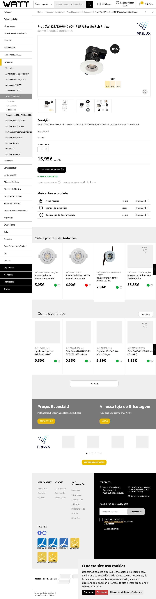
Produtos (49, 12)
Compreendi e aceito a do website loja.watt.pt (118, 521)
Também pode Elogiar (44, 595)
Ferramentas (9, 48)
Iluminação (9, 62)
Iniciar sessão (60, 488)
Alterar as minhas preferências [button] (126, 592)
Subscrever (136, 511)
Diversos (7, 40)
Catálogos (106, 4)
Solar (6, 232)
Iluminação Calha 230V (15, 121)
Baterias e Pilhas (11, 19)
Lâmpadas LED (10, 168)
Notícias (40, 498)
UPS (5, 253)
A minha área (60, 498)
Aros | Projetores (12, 96)
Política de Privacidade (113, 522)
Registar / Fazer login (127, 4)
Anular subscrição (111, 529)
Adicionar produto (50, 170)
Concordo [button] (88, 592)
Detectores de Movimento (15, 33)
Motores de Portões (12, 196)
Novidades (8, 275)
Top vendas (9, 268)
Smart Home (9, 225)
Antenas (7, 12)
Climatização (9, 26)
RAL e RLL (75, 518)
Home (40, 12)
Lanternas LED (10, 175)
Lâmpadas (8, 161)
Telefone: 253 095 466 (141, 487)
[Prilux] (144, 28)
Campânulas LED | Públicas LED (18, 115)
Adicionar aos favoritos (47, 182)
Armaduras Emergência (15, 79)
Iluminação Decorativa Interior (18, 132)
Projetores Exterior (12, 203)
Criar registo (60, 493)
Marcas (7, 260)
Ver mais (94, 384)
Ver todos (9, 68)
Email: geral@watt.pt (140, 496)
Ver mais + (41, 137)
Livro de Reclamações (44, 593)
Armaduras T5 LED (13, 85)
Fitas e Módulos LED (12, 55)
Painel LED (9, 149)
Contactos (41, 493)
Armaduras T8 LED (13, 91)
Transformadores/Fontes (15, 246)
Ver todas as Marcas (94, 462)
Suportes (8, 239)
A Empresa (42, 488)
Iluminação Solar (12, 143)
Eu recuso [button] (102, 592)
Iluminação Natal (12, 154)
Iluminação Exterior (13, 138)
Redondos (11, 110)
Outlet (7, 289)
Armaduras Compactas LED (17, 74)
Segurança (8, 218)
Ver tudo (146, 314)
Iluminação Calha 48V (14, 126)
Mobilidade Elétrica (12, 189)
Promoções (9, 282)
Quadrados (11, 106)
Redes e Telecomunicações (15, 211)
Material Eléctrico (12, 182)
